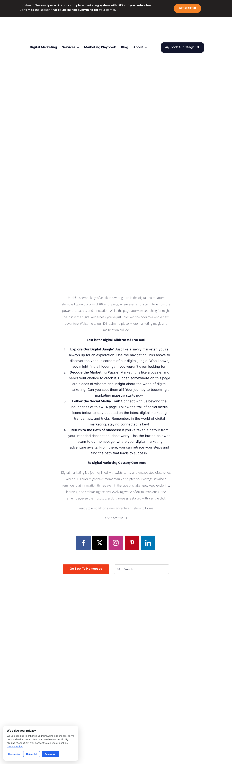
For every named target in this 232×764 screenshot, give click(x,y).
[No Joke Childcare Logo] (116, 20)
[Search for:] (141, 569)
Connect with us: (116, 518)
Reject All (31, 754)
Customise (14, 754)
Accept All (50, 754)
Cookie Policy (15, 746)
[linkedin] (148, 543)
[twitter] (99, 543)
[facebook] (83, 543)
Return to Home (143, 508)
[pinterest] (132, 543)
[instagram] (116, 543)
